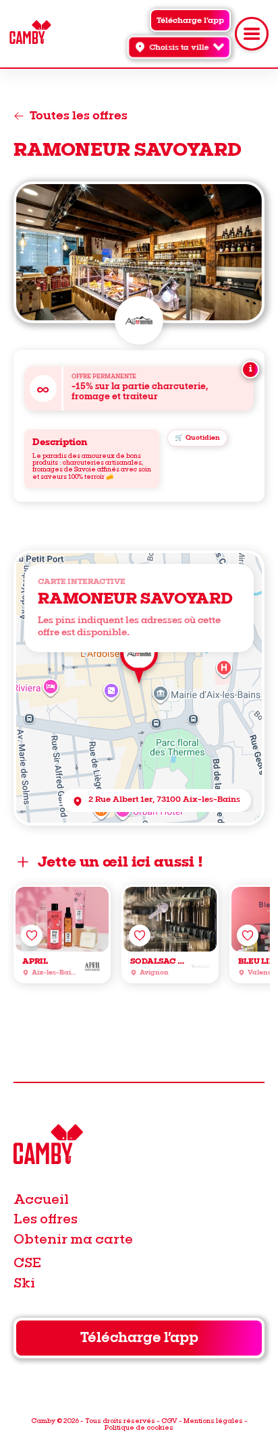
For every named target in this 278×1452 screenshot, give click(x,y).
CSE (27, 1262)
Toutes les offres (79, 116)
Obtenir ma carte (73, 1238)
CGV (169, 1420)
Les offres (45, 1218)
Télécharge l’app (139, 1338)
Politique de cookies (139, 1427)
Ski (24, 1282)
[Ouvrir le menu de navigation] (252, 34)
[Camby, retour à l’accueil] (30, 34)
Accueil (41, 1199)
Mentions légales (213, 1420)
